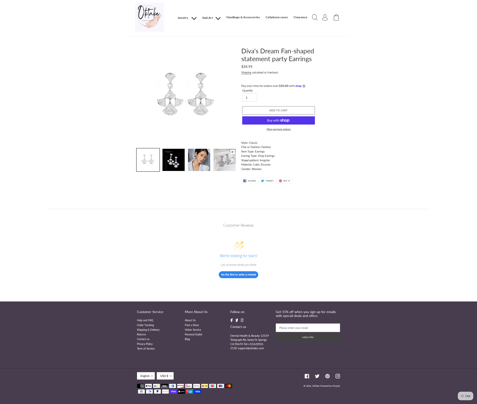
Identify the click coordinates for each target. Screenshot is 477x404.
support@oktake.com (251, 348)
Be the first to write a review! (238, 274)
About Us (190, 320)
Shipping (246, 72)
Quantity (247, 90)
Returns (141, 334)
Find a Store (192, 325)
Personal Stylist (193, 334)
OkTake (316, 385)
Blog (187, 339)
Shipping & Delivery (148, 329)
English (144, 376)
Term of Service (146, 348)
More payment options (279, 129)
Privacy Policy (145, 343)
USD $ (164, 376)
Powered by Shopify (330, 385)
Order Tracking (145, 325)
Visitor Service (193, 329)
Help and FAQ (145, 320)
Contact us (143, 339)
